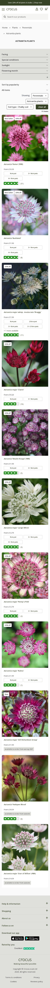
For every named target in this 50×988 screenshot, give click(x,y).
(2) (22, 616)
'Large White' (16, 528)
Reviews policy (36, 981)
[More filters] (47, 77)
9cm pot (13, 173)
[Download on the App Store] (17, 938)
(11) (22, 335)
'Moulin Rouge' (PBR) (17, 459)
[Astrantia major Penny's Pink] (25, 575)
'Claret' (14, 390)
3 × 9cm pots (33, 173)
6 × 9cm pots (13, 178)
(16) (22, 404)
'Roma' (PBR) (13, 164)
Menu (3, 9)
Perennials (27, 27)
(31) (22, 183)
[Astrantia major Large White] (25, 501)
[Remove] (45, 95)
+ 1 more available (11, 331)
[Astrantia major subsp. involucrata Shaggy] (25, 286)
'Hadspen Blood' (15, 804)
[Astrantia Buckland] (25, 212)
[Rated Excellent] (30, 948)
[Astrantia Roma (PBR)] (25, 138)
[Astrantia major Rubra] (25, 644)
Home (5, 27)
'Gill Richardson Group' (21, 740)
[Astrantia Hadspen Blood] (25, 778)
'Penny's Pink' (16, 602)
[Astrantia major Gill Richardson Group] (25, 713)
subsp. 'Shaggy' (22, 312)
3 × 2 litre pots (32, 326)
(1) (22, 685)
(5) (22, 473)
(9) (22, 547)
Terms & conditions (13, 977)
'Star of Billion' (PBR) (20, 873)
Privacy (37, 977)
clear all (42, 106)
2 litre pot (33, 321)
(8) (22, 257)
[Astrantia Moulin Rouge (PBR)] (25, 432)
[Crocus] (25, 962)
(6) (22, 819)
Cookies (13, 981)
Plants (15, 27)
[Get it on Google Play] (32, 938)
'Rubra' (14, 671)
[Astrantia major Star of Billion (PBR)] (25, 847)
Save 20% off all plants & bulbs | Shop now (25, 2)
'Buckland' (12, 238)
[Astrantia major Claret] (25, 363)
